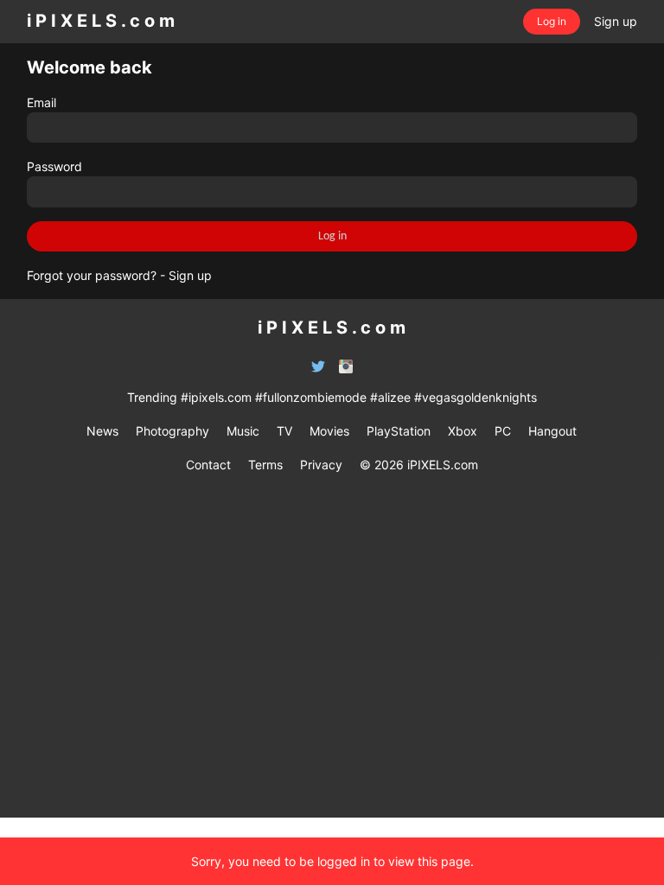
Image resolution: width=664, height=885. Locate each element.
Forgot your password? (91, 275)
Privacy (321, 464)
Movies (329, 430)
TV (284, 430)
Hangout (552, 430)
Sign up (190, 275)
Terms (265, 464)
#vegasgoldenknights (475, 397)
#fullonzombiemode (311, 397)
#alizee (390, 397)
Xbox (462, 430)
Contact (208, 464)
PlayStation (399, 430)
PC (503, 430)
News (102, 430)
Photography (172, 430)
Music (243, 430)
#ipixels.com (216, 397)
